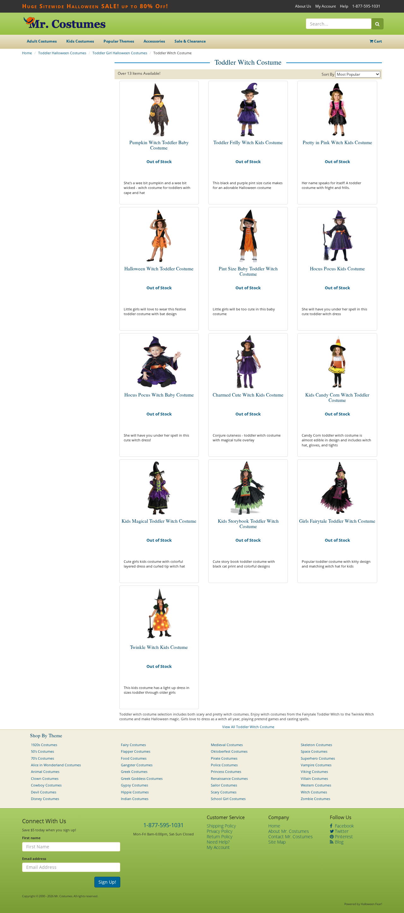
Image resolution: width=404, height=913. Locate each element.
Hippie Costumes (135, 792)
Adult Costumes (42, 41)
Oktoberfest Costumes (229, 751)
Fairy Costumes (133, 744)
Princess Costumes (226, 771)
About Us (303, 6)
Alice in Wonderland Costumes (56, 765)
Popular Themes (119, 41)
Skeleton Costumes (316, 744)
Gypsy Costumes (134, 785)
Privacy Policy (219, 831)
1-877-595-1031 (366, 6)
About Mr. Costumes (288, 831)
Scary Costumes (223, 792)
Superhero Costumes (318, 758)
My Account (325, 6)
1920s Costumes (44, 744)
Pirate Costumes (224, 758)
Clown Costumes (44, 778)
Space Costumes (314, 751)
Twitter (341, 831)
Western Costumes (316, 785)
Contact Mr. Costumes (290, 836)
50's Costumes (42, 751)
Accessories (154, 41)
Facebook (344, 826)
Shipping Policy (221, 826)
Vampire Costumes (316, 765)
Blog (338, 842)
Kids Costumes (80, 41)
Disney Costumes (45, 798)
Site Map (277, 842)
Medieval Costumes (227, 744)
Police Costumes (224, 765)
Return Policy (219, 836)
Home (27, 52)
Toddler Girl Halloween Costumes (119, 52)
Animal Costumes (45, 771)
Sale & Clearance (190, 41)
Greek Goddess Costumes (142, 778)
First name (31, 837)
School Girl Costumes (228, 798)
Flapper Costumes (135, 751)
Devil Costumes (43, 792)
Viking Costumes (314, 771)
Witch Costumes (314, 792)
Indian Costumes (134, 798)
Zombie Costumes (315, 798)
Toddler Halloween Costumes (62, 52)
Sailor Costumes (224, 785)
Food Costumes (133, 758)
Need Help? (218, 842)
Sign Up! (107, 882)
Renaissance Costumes (229, 778)
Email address (34, 858)
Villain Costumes (314, 778)
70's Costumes (42, 758)
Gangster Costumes (136, 765)
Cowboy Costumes (46, 785)
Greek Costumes (134, 771)
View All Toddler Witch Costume (248, 726)
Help (344, 6)
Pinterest (343, 836)
